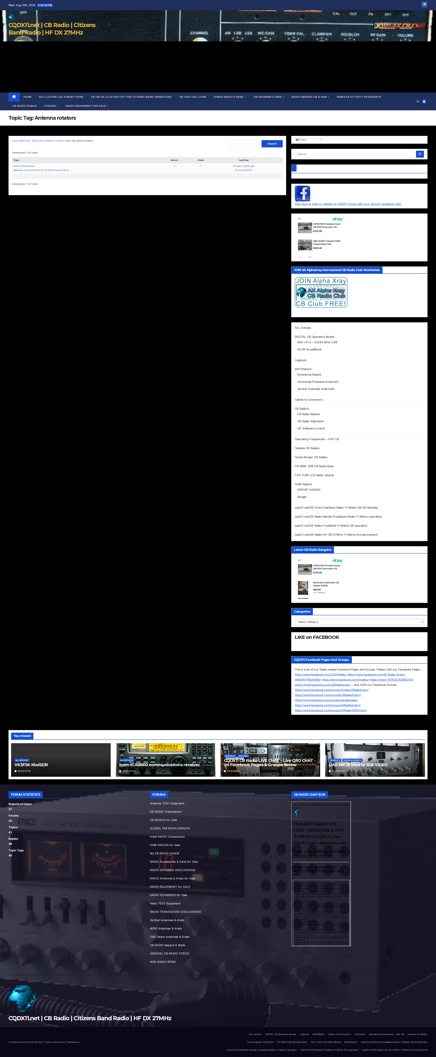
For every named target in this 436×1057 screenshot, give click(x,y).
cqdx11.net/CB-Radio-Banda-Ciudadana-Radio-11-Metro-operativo (338, 516)
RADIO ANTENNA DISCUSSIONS (172, 870)
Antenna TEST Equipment (167, 803)
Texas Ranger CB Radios (311, 457)
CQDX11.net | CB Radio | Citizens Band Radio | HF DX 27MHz (90, 1018)
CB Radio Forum (24, 105)
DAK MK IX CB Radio (352, 760)
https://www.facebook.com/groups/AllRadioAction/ (328, 705)
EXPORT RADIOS (309, 489)
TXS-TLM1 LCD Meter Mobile (314, 475)
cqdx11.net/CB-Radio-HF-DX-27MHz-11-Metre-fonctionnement (336, 534)
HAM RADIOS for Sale (165, 845)
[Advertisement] (218, 67)
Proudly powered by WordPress (26, 1042)
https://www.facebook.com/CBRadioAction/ (323, 685)
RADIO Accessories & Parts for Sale (174, 861)
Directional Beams (309, 374)
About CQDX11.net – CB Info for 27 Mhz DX (33, 140)
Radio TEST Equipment (165, 903)
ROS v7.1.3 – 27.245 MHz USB (317, 342)
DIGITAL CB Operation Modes (314, 336)
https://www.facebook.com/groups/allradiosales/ (326, 700)
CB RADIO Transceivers (166, 811)
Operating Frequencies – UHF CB (317, 439)
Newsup (57, 1042)
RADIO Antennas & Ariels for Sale (172, 878)
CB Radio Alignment (310, 421)
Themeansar (72, 1042)
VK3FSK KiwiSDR (31, 764)
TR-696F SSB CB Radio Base (314, 466)
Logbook (300, 360)
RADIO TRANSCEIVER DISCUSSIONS (175, 911)
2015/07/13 (338, 771)
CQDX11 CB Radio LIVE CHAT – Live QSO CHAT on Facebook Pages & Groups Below (268, 762)
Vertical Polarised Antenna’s (315, 389)
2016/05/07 (234, 771)
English (303, 139)
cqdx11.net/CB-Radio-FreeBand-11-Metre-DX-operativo (331, 525)
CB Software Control (311, 428)
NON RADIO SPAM (163, 962)
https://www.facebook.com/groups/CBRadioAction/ (328, 695)
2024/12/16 (24, 771)
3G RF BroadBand (309, 349)
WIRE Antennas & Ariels (166, 928)
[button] (418, 101)
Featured (243, 756)
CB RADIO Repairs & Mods (57, 170)
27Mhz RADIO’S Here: (229, 96)
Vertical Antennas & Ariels (167, 920)
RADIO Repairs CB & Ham (310, 96)
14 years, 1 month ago (243, 166)
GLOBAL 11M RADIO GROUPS (170, 828)
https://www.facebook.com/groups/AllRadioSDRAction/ (331, 710)
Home (27, 96)
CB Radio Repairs (308, 414)
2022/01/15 (128, 771)
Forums (50, 105)
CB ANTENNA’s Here (268, 96)
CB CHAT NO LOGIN (192, 96)
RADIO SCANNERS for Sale (168, 895)
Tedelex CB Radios (307, 448)
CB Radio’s (302, 408)
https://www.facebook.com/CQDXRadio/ (321, 674)
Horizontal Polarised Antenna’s (318, 381)
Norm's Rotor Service (24, 166)
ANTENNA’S (303, 369)
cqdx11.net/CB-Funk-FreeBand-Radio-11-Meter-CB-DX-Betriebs (336, 507)
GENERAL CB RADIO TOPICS (169, 953)
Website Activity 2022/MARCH (359, 96)
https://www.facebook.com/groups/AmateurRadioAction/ (332, 690)
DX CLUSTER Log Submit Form (61, 96)
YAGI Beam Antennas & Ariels (169, 936)
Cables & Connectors (309, 399)
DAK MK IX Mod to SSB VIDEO (358, 764)
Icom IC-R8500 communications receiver (159, 764)
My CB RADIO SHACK (164, 853)
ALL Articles (303, 327)
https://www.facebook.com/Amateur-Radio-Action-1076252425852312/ (368, 679)
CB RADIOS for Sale (163, 820)
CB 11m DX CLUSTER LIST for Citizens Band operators (131, 96)
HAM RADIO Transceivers (167, 836)
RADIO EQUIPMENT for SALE (86, 105)
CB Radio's (230, 756)
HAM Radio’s (303, 484)
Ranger (302, 497)
